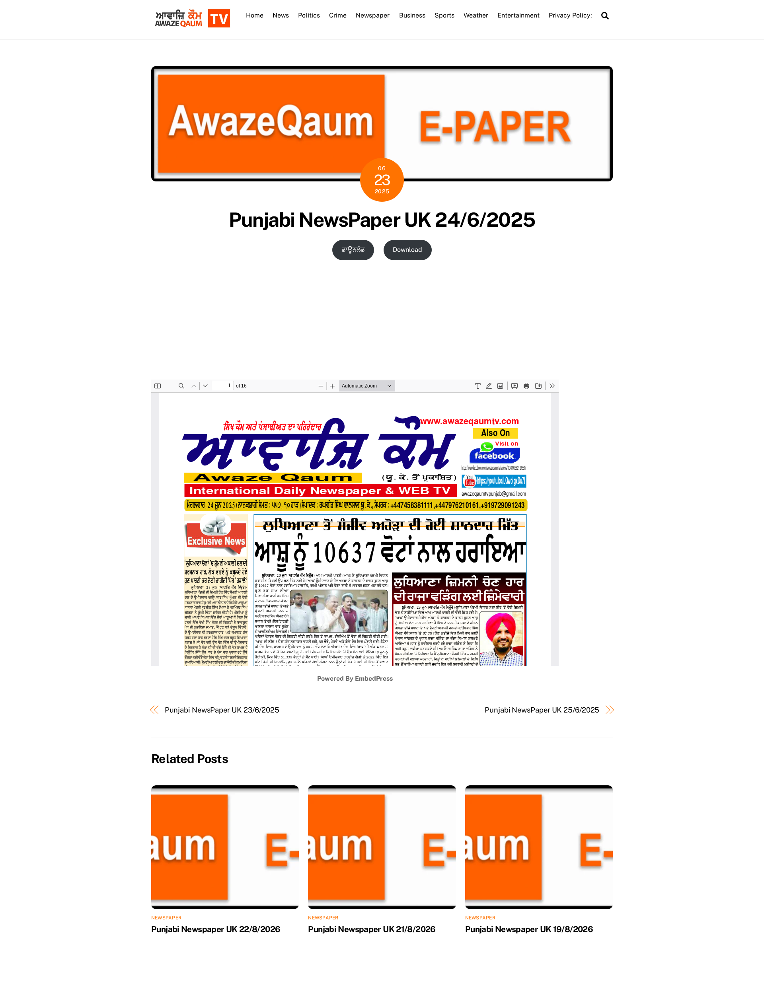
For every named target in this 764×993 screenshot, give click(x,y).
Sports (444, 15)
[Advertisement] (382, 320)
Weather (476, 15)
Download (407, 249)
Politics (309, 15)
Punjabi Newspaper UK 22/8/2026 (215, 929)
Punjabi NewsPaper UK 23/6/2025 (222, 710)
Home (254, 15)
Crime (338, 15)
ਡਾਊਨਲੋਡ (353, 249)
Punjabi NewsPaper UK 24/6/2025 (382, 219)
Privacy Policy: (570, 15)
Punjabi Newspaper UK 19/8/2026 (529, 929)
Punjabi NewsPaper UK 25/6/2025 (542, 710)
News (281, 15)
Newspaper (373, 15)
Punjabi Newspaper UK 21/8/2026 (371, 929)
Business (412, 15)
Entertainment (518, 15)
